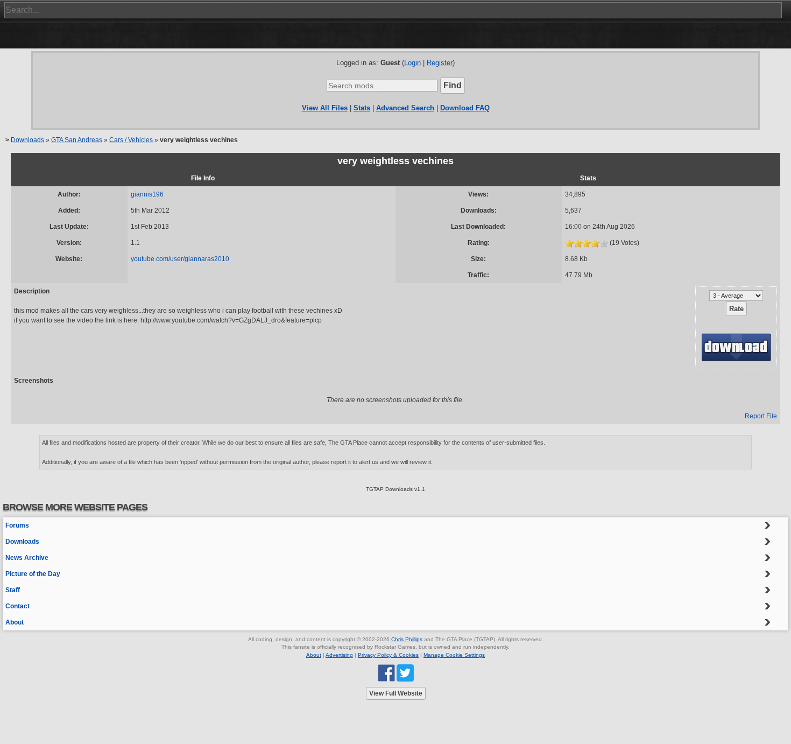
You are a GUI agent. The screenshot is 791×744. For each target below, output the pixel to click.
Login (412, 63)
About (14, 622)
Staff (12, 590)
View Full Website (395, 693)
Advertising (339, 655)
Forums (17, 525)
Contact (17, 606)
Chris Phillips (406, 639)
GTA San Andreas (76, 140)
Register (440, 63)
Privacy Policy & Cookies (388, 655)
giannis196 (147, 194)
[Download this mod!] (736, 346)
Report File (761, 416)
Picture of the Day (32, 574)
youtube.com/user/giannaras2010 (180, 259)
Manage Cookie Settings (454, 655)
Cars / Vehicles (131, 140)
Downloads (27, 140)
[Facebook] (386, 673)
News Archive (26, 557)
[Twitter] (405, 673)
